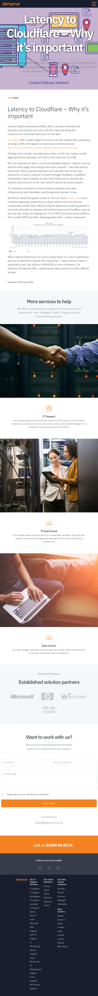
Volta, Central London (61, 935)
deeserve (11, 4)
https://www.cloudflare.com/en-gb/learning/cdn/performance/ (43, 147)
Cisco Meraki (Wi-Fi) (35, 961)
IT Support (34, 888)
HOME (10, 98)
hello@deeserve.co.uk (49, 822)
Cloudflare (13, 140)
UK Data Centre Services (61, 892)
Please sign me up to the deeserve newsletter (28, 794)
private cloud (73, 198)
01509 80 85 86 (59, 845)
